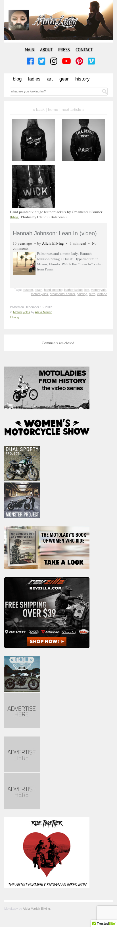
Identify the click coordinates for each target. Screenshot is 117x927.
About (46, 49)
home (53, 109)
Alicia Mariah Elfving (36, 908)
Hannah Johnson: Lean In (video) (55, 233)
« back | (40, 109)
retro (92, 294)
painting (82, 294)
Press (64, 49)
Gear (64, 79)
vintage (102, 294)
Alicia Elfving (53, 243)
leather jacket (73, 289)
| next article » (72, 109)
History (82, 79)
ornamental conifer (62, 294)
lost (86, 289)
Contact (84, 49)
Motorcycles (21, 312)
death (38, 289)
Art (50, 79)
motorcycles (39, 294)
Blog (17, 79)
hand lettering (53, 289)
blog (14, 216)
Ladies (34, 79)
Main (29, 49)
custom (28, 289)
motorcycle (98, 289)
